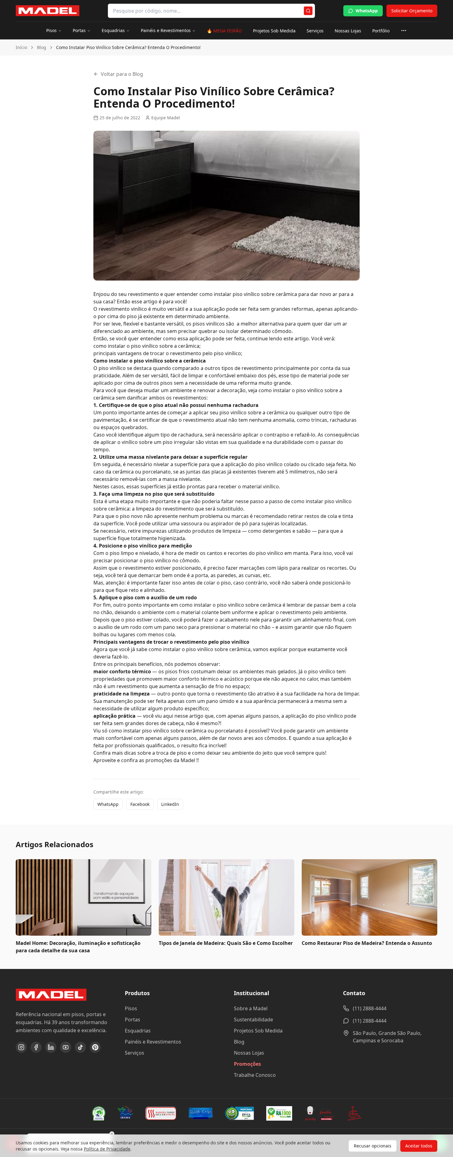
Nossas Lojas (348, 31)
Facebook (139, 804)
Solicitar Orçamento (411, 11)
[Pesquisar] (308, 10)
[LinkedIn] (50, 1047)
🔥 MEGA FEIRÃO (224, 31)
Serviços (315, 31)
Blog (41, 47)
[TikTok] (80, 1047)
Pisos (51, 30)
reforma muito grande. (265, 383)
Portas (79, 30)
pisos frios (177, 671)
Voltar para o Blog (122, 74)
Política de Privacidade (107, 1149)
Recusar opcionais (372, 1146)
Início (21, 47)
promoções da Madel (170, 760)
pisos (166, 383)
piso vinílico (246, 294)
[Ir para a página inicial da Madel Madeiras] (48, 10)
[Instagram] (21, 1047)
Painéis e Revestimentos (166, 30)
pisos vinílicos (209, 323)
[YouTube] (65, 1047)
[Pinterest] (95, 1047)
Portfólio (381, 31)
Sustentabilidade (253, 1019)
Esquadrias (113, 30)
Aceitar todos (418, 1146)
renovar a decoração (221, 390)
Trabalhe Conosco (255, 1075)
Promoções (247, 1064)
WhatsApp (367, 11)
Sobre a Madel (250, 1008)
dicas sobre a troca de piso (155, 752)
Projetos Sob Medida (274, 31)
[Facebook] (36, 1047)
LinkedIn (170, 804)
